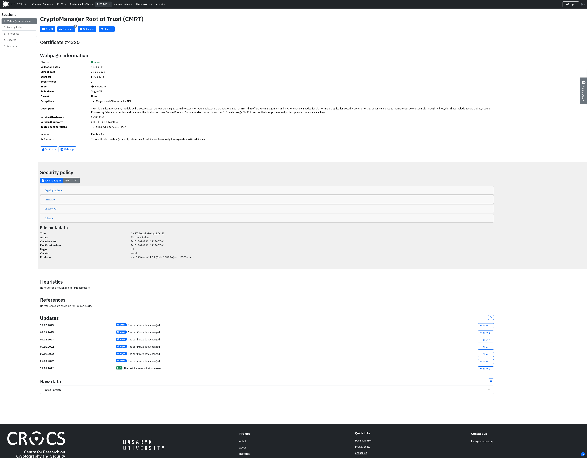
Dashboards (143, 4)
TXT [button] (75, 180)
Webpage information (19, 21)
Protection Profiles (80, 4)
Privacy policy (362, 446)
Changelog (361, 452)
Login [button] (572, 4)
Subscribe (88, 29)
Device (49, 199)
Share (107, 29)
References (13, 33)
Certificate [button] (50, 149)
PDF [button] (67, 180)
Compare (69, 28)
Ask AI (49, 29)
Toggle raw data (52, 389)
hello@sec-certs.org (482, 441)
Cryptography (53, 190)
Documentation (363, 440)
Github (243, 441)
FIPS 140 (102, 4)
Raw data (12, 46)
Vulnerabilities (122, 4)
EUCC (60, 4)
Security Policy (15, 27)
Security (49, 208)
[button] (491, 317)
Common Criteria (41, 4)
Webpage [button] (68, 149)
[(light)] (582, 4)
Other (48, 218)
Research (244, 453)
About (159, 4)
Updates (11, 39)
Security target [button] (52, 180)
